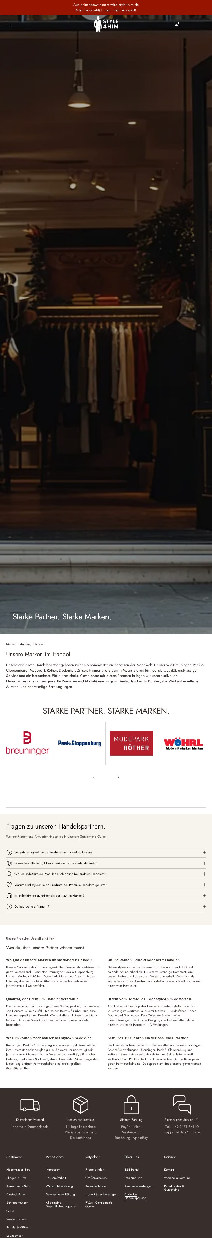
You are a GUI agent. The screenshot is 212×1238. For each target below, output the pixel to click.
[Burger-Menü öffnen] (9, 24)
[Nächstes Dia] (113, 777)
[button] (176, 24)
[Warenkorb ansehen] (176, 24)
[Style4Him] (106, 24)
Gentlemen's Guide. (93, 836)
